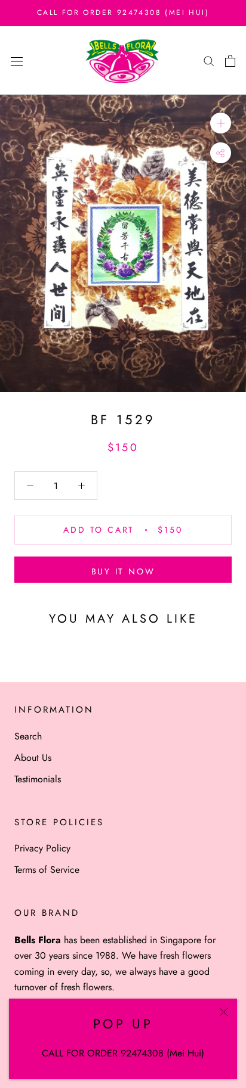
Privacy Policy (42, 848)
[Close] (223, 1012)
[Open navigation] (17, 60)
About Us (32, 757)
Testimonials (37, 779)
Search (28, 736)
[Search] (209, 60)
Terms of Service (46, 869)
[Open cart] (230, 61)
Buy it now (123, 571)
